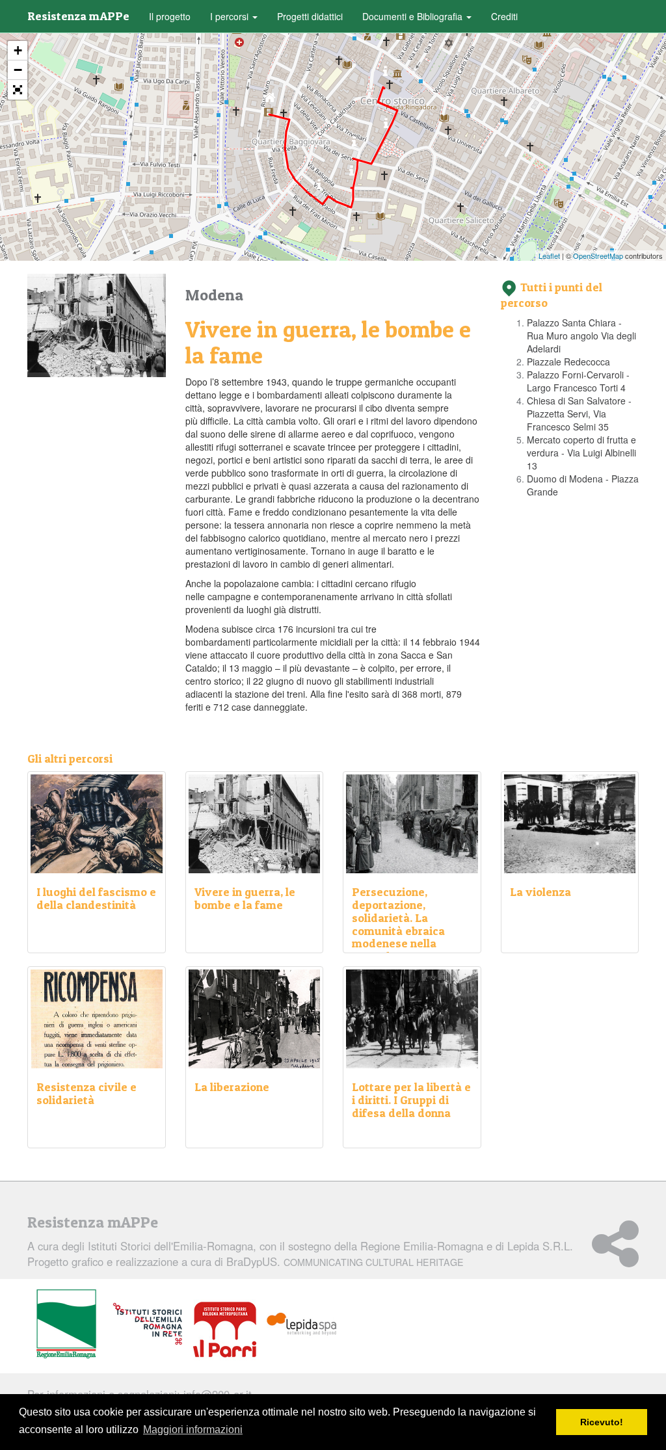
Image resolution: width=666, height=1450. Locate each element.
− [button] (18, 70)
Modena (214, 294)
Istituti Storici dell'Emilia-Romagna (170, 1246)
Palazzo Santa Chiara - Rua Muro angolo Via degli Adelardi (581, 335)
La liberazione (231, 1087)
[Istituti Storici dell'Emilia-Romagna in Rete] (147, 1324)
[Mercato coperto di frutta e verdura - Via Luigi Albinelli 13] (386, 126)
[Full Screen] (17, 89)
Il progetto (170, 16)
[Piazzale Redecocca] (319, 187)
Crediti (504, 16)
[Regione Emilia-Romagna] (66, 1324)
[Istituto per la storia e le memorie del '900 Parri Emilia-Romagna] (224, 1329)
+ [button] (18, 50)
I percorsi (230, 16)
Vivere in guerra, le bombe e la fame (244, 898)
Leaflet (549, 255)
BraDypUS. (345, 1261)
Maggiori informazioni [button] (193, 1429)
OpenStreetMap (598, 255)
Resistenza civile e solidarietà (86, 1093)
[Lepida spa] (302, 1324)
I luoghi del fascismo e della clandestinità (96, 898)
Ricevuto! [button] (601, 1422)
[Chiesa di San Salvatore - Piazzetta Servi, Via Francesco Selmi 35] (354, 144)
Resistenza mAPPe (78, 16)
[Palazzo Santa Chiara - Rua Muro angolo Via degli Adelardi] (269, 100)
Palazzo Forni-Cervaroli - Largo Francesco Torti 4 (578, 381)
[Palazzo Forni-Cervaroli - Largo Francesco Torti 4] (351, 174)
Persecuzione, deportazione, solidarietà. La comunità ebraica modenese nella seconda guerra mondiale (398, 930)
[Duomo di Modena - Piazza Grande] (385, 74)
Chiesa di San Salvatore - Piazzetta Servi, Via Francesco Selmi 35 (579, 413)
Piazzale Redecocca (568, 361)
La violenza (540, 892)
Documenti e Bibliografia (413, 16)
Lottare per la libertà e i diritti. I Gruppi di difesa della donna (411, 1100)
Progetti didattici (310, 16)
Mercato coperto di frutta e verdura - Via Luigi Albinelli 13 (581, 452)
